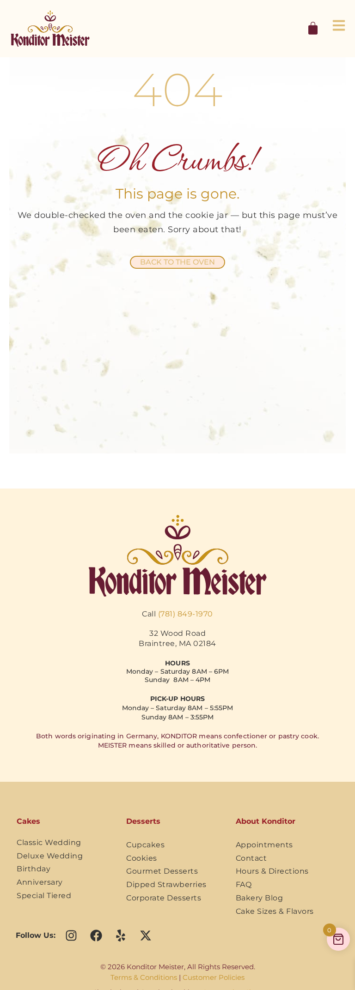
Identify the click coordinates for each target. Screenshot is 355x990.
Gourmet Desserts (162, 871)
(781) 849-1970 (185, 614)
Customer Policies (214, 977)
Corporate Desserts (163, 897)
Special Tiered (44, 895)
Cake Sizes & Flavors (275, 911)
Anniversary (40, 882)
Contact (251, 858)
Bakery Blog (259, 897)
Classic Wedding (49, 842)
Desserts (143, 821)
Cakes (28, 821)
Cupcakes (145, 844)
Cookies (141, 858)
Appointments (264, 844)
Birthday (33, 868)
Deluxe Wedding (50, 855)
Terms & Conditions (143, 977)
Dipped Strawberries (166, 884)
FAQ (244, 884)
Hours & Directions (272, 871)
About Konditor (265, 821)
